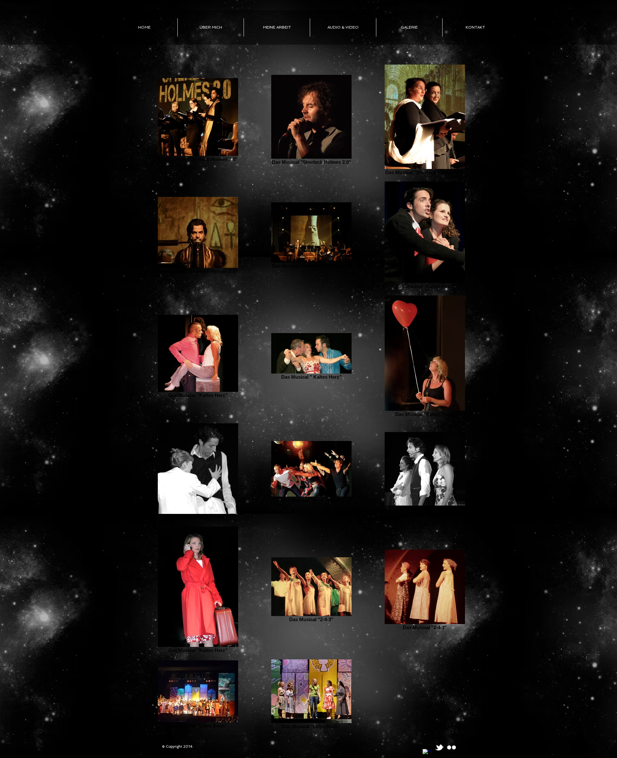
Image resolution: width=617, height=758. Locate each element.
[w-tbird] (439, 747)
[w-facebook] (427, 753)
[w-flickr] (451, 747)
